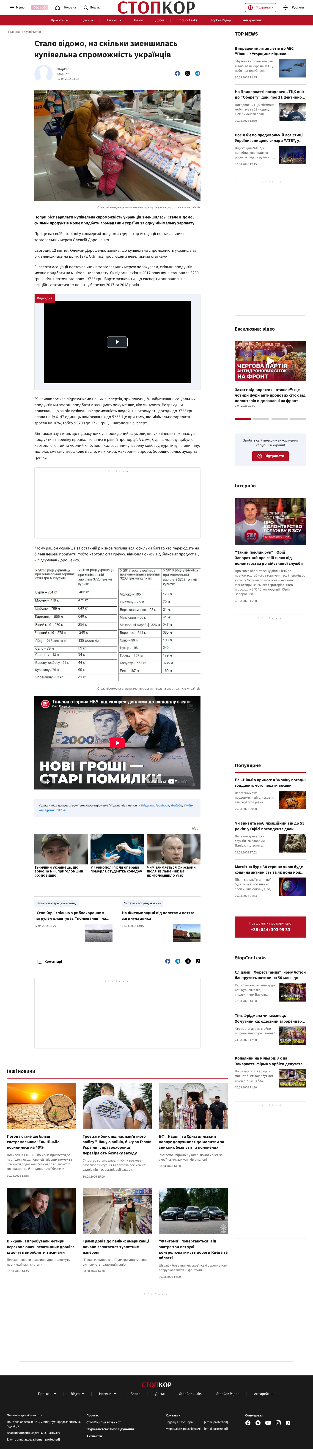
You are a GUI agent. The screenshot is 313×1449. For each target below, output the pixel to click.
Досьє (159, 20)
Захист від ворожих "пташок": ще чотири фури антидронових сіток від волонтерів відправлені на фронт (270, 395)
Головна (14, 32)
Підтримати (264, 7)
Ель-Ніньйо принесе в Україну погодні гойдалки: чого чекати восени (270, 782)
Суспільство (32, 32)
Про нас (92, 1415)
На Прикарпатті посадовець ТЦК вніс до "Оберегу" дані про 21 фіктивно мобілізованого (270, 97)
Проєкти (57, 20)
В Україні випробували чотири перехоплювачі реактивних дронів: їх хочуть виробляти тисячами (40, 1246)
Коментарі (53, 961)
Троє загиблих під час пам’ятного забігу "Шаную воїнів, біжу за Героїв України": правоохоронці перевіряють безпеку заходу (117, 1145)
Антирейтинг (252, 20)
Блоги (138, 20)
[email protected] (47, 1439)
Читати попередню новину (56, 903)
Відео (84, 20)
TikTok (60, 810)
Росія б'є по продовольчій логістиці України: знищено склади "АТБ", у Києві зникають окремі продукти (269, 140)
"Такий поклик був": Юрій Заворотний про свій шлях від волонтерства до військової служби (269, 557)
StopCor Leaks (187, 20)
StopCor (63, 69)
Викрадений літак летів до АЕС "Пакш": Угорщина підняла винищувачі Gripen (264, 54)
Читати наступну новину (142, 903)
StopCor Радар (220, 20)
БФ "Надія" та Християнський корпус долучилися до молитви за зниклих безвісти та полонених (191, 1142)
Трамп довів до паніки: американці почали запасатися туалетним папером (116, 1246)
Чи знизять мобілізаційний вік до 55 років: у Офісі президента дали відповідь (270, 828)
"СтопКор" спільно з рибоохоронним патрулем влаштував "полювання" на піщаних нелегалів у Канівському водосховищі (70, 921)
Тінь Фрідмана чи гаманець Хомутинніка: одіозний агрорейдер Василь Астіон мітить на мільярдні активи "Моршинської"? (268, 1024)
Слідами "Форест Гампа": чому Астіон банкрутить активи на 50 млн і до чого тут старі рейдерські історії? (270, 977)
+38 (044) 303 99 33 (270, 930)
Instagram (46, 810)
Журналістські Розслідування (110, 1429)
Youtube (176, 805)
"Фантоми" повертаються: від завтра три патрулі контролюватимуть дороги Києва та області (193, 1249)
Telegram (147, 805)
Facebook (162, 805)
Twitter (188, 805)
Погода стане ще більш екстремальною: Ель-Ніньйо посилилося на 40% (33, 1142)
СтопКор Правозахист (103, 1422)
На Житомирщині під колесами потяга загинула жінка (158, 915)
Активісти (94, 1436)
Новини (111, 20)
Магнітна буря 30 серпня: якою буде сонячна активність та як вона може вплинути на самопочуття (269, 872)
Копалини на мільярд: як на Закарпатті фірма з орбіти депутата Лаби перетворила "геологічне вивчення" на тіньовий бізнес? (268, 1066)
